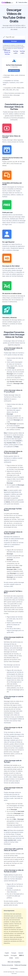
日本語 (11, 958)
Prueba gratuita (15, 70)
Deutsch (20, 953)
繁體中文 (21, 955)
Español (6, 955)
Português (14, 955)
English (7, 953)
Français (13, 953)
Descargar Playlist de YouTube (7, 52)
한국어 (17, 958)
